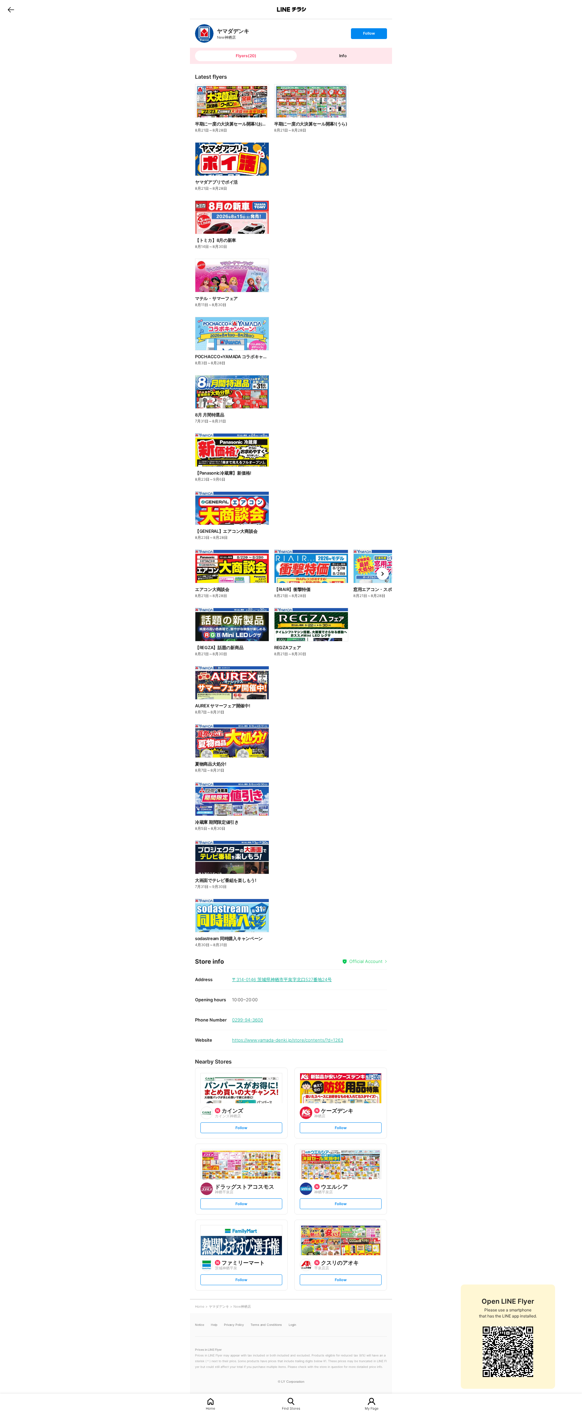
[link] (204, 33)
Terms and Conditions (266, 1324)
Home (210, 1408)
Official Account (366, 961)
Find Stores (291, 1408)
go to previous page (11, 9)
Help (214, 1324)
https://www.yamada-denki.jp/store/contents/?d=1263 (287, 1040)
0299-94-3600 (247, 1019)
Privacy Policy (234, 1324)
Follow (369, 35)
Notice (199, 1324)
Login (292, 1324)
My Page (372, 1408)
